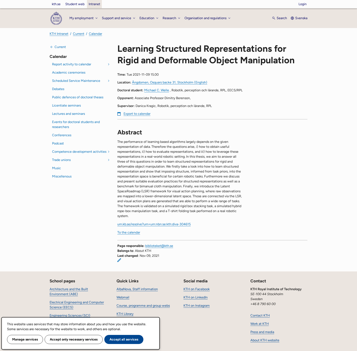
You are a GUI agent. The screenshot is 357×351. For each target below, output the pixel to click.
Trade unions (61, 160)
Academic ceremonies (68, 72)
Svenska (301, 18)
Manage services (25, 339)
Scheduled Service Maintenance (76, 81)
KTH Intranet (59, 34)
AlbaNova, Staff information (137, 289)
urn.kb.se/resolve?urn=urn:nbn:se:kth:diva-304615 (154, 224)
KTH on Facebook (196, 289)
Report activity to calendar (71, 64)
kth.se (56, 4)
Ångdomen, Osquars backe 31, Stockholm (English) (169, 82)
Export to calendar (137, 114)
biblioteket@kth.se (159, 246)
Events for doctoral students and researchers (76, 124)
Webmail (123, 297)
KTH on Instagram (196, 306)
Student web (74, 4)
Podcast (58, 143)
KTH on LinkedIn (195, 297)
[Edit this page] (119, 260)
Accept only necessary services (74, 339)
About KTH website (264, 340)
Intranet (94, 4)
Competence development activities (79, 152)
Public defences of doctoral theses (77, 97)
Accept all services (123, 339)
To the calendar (128, 232)
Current (78, 34)
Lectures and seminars (68, 114)
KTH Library (125, 314)
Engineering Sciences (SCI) (70, 315)
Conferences (61, 135)
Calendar (95, 34)
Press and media (262, 332)
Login (303, 4)
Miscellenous (61, 176)
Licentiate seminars (66, 105)
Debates (58, 89)
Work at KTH (259, 324)
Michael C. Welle (156, 90)
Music (56, 168)
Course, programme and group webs (143, 306)
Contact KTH (260, 315)
